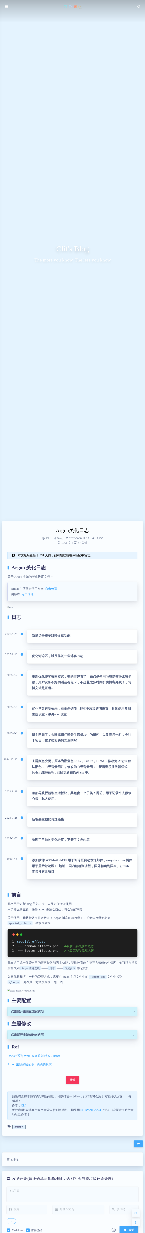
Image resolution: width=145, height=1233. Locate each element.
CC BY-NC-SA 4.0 (91, 1110)
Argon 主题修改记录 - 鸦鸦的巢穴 (30, 1064)
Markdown (17, 1230)
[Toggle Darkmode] (136, 1222)
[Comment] (136, 1213)
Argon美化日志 (72, 530)
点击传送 (51, 588)
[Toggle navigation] (138, 6)
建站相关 (19, 1127)
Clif (48, 538)
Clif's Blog (72, 7)
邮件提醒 (36, 1230)
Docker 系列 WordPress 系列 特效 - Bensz (34, 1055)
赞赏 (72, 1079)
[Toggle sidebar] (6, 6)
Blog (59, 538)
